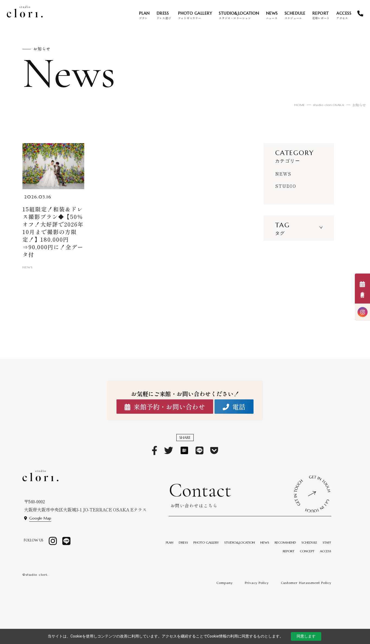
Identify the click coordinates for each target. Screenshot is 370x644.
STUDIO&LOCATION (239, 542)
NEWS (283, 173)
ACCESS (325, 551)
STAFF (327, 542)
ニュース (272, 15)
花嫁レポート (321, 15)
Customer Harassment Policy (306, 583)
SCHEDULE (309, 542)
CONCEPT (307, 551)
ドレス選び (164, 15)
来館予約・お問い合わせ (169, 406)
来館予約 (362, 292)
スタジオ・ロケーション (239, 15)
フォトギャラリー (195, 15)
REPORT (288, 551)
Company (224, 583)
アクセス (343, 15)
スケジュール (295, 15)
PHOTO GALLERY (206, 542)
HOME (299, 105)
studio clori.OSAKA (328, 105)
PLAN (169, 542)
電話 (238, 406)
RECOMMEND (285, 542)
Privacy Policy (257, 583)
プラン (144, 15)
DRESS (183, 542)
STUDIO (285, 186)
